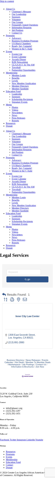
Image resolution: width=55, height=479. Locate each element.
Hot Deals (19, 362)
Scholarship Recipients (22, 99)
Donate (9, 126)
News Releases (33, 360)
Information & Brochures (22, 367)
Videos (15, 110)
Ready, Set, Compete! (22, 46)
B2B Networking (20, 62)
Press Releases (18, 118)
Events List (17, 54)
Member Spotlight (20, 88)
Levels (15, 80)
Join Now (39, 367)
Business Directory (15, 360)
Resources (10, 123)
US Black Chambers (21, 43)
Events (9, 51)
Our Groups (17, 22)
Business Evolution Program (25, 41)
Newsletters (17, 112)
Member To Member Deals (38, 362)
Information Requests (22, 27)
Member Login (19, 75)
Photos (15, 107)
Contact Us (17, 33)
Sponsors (16, 17)
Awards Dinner (19, 59)
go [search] (28, 279)
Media (9, 104)
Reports (15, 120)
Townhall (16, 67)
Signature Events (19, 102)
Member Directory (20, 86)
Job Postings (17, 30)
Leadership (17, 94)
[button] (4, 294)
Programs (10, 35)
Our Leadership (19, 14)
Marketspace (14, 364)
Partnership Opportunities (23, 70)
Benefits (15, 78)
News (14, 115)
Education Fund (13, 91)
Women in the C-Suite (22, 49)
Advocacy (16, 38)
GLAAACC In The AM (23, 65)
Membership (11, 73)
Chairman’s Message (21, 11)
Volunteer (16, 19)
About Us (10, 9)
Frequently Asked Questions (25, 25)
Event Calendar (19, 57)
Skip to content (7, 1)
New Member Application (24, 83)
